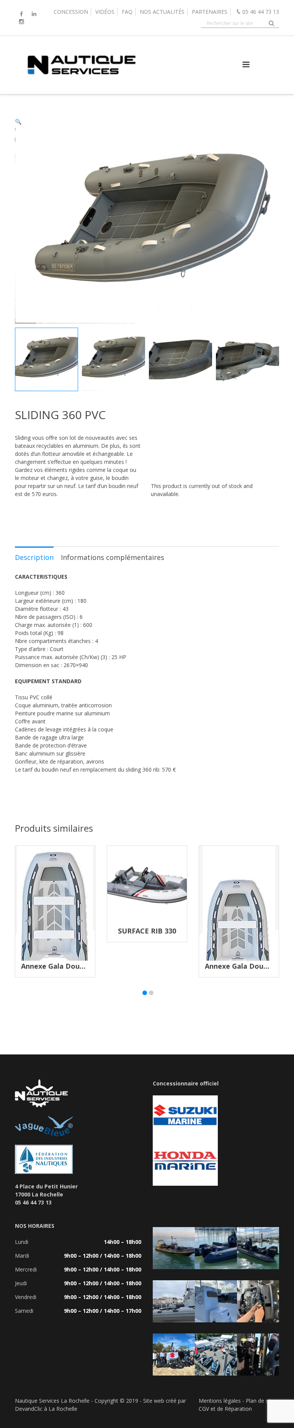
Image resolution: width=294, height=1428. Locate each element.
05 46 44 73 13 (260, 11)
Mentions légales (220, 1400)
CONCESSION (71, 11)
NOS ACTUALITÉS (162, 11)
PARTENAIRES (209, 11)
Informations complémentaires (112, 557)
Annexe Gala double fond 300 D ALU (83, 966)
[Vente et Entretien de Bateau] (81, 86)
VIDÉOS (104, 11)
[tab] (34, 557)
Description (34, 557)
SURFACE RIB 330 (147, 930)
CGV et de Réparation (225, 1408)
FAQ (127, 11)
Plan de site (260, 1400)
